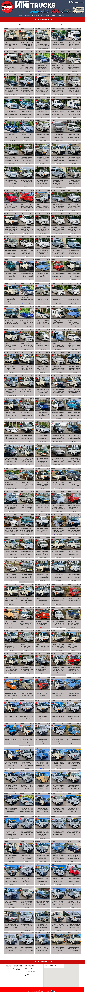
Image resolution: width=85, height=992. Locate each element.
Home (27, 990)
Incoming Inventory (40, 990)
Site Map (56, 990)
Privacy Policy (49, 990)
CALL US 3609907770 (42, 961)
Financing (32, 990)
